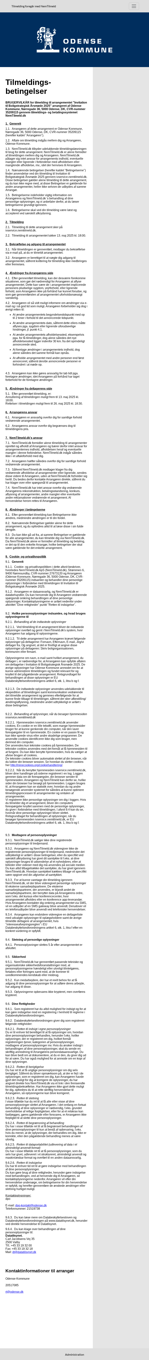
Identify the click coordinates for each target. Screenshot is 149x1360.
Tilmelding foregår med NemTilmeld (34, 6)
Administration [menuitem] (74, 1354)
